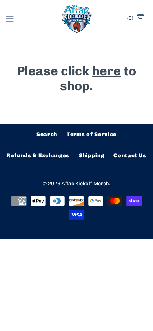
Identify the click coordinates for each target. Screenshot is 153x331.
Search (46, 134)
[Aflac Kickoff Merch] (76, 18)
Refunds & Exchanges (38, 155)
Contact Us (129, 155)
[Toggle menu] (10, 18)
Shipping (91, 155)
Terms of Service (92, 134)
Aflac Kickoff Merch (85, 183)
